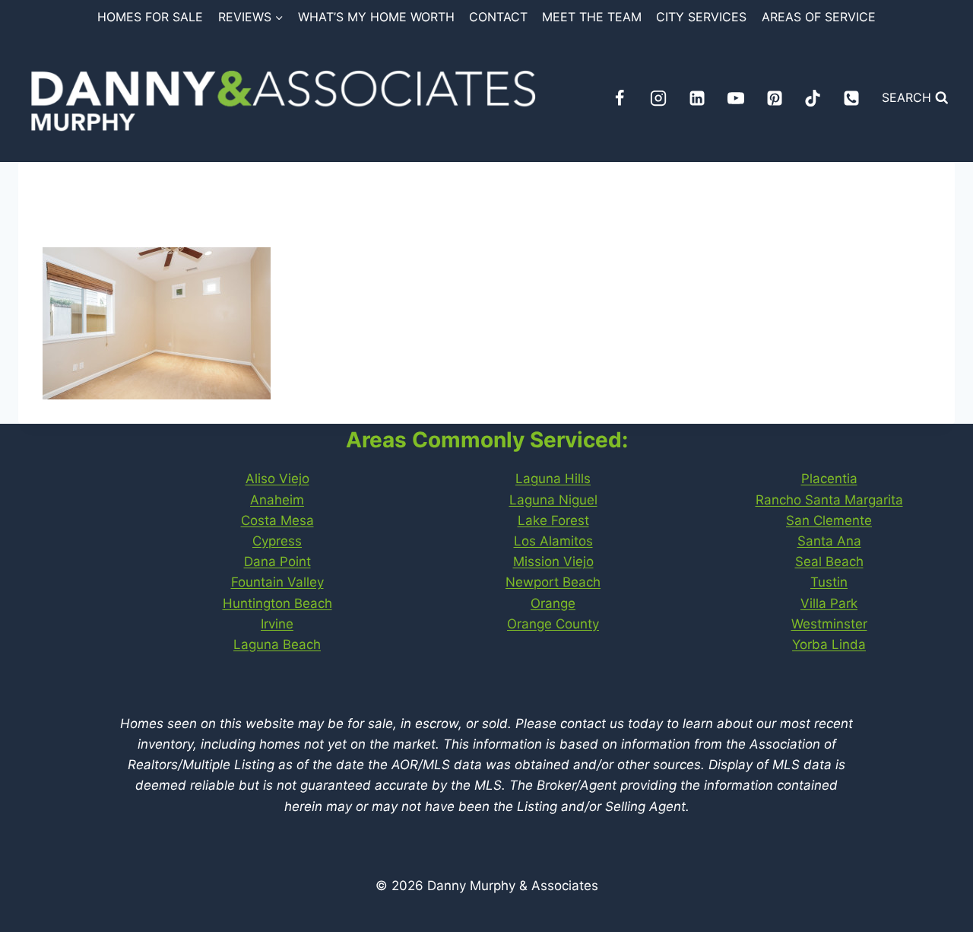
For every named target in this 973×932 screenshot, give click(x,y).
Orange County (553, 623)
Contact (498, 16)
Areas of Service (819, 16)
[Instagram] (658, 98)
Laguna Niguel (553, 499)
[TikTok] (812, 98)
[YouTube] (736, 98)
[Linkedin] (697, 98)
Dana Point (277, 561)
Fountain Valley (277, 582)
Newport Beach (553, 582)
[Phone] (851, 98)
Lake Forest (553, 520)
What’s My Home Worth (376, 16)
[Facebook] (619, 98)
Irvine (277, 623)
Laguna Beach (277, 644)
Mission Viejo (553, 561)
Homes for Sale (150, 16)
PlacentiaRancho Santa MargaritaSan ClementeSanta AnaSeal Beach (829, 520)
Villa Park (828, 603)
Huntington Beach (277, 603)
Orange (553, 603)
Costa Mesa (277, 520)
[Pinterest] (774, 98)
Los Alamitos (553, 541)
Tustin (829, 582)
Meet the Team (592, 16)
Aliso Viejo (277, 478)
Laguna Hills (553, 478)
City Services (701, 16)
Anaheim (277, 499)
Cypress (277, 541)
